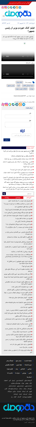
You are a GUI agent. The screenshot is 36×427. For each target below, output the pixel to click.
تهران (23, 383)
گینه (18, 85)
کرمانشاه (16, 394)
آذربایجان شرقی (28, 380)
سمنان (20, 389)
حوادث (31, 89)
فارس (6, 389)
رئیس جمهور (10, 85)
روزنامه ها (7, 197)
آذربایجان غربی (19, 380)
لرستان (23, 391)
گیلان (15, 397)
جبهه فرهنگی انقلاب (28, 85)
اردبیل (13, 380)
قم (27, 391)
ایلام (31, 383)
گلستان (19, 397)
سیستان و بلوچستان (13, 389)
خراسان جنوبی (28, 386)
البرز (10, 380)
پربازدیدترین (18, 197)
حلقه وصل (19, 82)
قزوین (30, 391)
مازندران (19, 391)
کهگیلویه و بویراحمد (27, 397)
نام (30, 113)
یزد (11, 397)
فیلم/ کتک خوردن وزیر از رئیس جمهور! (20, 29)
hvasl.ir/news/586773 (20, 96)
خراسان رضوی (20, 386)
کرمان (20, 394)
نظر (30, 120)
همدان (30, 394)
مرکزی (14, 391)
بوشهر (26, 383)
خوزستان (30, 389)
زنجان (25, 389)
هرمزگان (10, 391)
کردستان (25, 394)
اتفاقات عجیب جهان (21, 89)
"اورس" (25, 422)
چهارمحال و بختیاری (15, 383)
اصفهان (6, 380)
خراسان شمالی (12, 386)
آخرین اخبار (28, 197)
